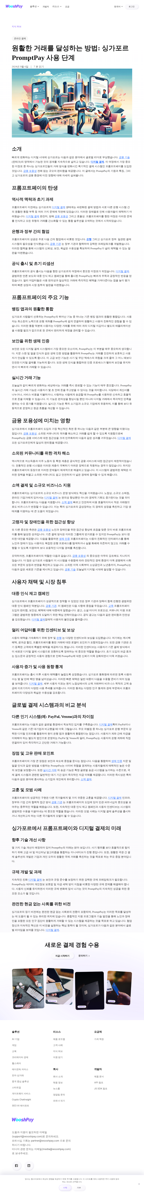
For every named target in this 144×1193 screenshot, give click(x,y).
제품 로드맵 (59, 1039)
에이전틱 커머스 (20, 1069)
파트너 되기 (59, 1100)
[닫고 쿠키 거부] (139, 1184)
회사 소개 (58, 1076)
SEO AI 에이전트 (20, 1105)
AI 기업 (15, 1039)
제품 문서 (99, 1076)
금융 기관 (55, 243)
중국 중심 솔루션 (20, 1081)
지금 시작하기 (62, 955)
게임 (14, 1045)
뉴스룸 (56, 1088)
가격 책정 (99, 1039)
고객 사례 (58, 1045)
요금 (67, 6)
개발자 (46, 6)
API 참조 (98, 1082)
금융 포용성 (30, 171)
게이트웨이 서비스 (21, 1093)
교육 (110, 605)
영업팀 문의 (59, 1094)
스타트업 (16, 1087)
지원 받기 (58, 1057)
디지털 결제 (97, 161)
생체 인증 (64, 538)
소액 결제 (67, 502)
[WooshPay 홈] (14, 6)
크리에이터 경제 (20, 1057)
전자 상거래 (18, 1075)
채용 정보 (58, 1082)
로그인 (132, 6)
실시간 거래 (50, 770)
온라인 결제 (20, 38)
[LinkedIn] (28, 1165)
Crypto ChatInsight (21, 1099)
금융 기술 (124, 157)
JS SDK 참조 (100, 1088)
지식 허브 (58, 1051)
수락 (65, 1187)
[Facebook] (16, 1165)
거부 (79, 1187)
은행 (89, 239)
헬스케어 (16, 1063)
